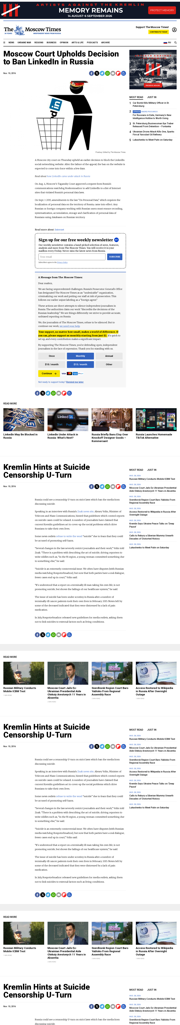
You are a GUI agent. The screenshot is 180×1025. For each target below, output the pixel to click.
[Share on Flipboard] (118, 73)
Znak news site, (86, 511)
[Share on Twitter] (96, 73)
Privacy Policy (62, 262)
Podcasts (92, 42)
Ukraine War (24, 42)
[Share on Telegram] (102, 73)
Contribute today (158, 32)
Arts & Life (78, 42)
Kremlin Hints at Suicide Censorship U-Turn (46, 471)
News (11, 42)
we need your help (70, 326)
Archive (105, 42)
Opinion (64, 42)
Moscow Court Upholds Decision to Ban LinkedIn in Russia (61, 57)
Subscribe (114, 257)
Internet (59, 229)
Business (51, 42)
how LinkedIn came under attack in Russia (68, 176)
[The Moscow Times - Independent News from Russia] (32, 30)
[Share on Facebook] (91, 73)
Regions (38, 42)
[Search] (175, 43)
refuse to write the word (69, 536)
